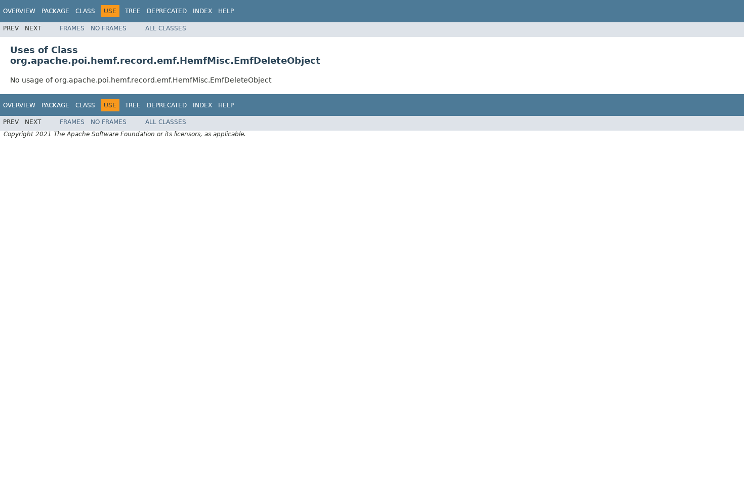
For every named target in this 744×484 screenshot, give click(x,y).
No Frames (109, 28)
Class (85, 11)
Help (226, 11)
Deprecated (167, 11)
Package (55, 11)
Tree (133, 11)
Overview (19, 11)
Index (202, 11)
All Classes (165, 28)
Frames (72, 28)
